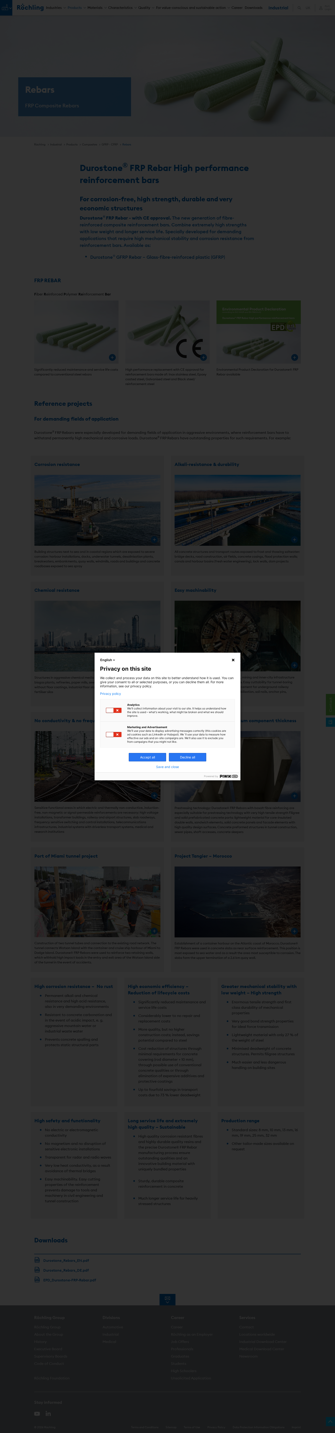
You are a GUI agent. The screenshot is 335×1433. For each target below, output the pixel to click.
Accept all (147, 757)
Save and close (167, 767)
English (106, 660)
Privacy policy (110, 694)
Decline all (187, 757)
